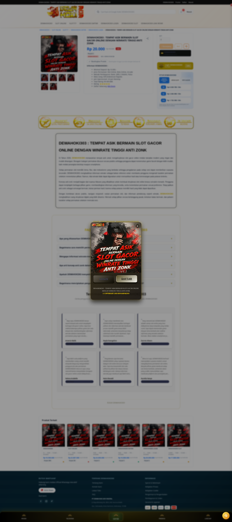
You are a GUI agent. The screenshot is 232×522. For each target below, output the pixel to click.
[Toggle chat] (226, 515)
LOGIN (103, 278)
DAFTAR (126, 278)
